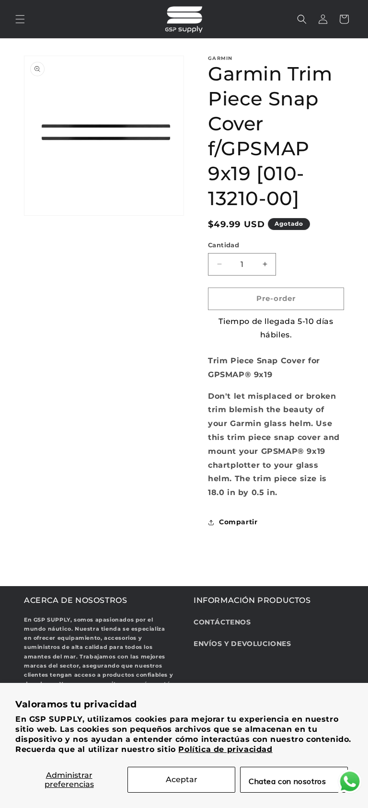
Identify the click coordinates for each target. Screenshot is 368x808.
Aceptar (181, 779)
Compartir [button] (238, 522)
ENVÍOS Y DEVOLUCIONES (242, 643)
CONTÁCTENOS (222, 622)
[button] (20, 19)
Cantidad (223, 245)
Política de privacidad (225, 749)
